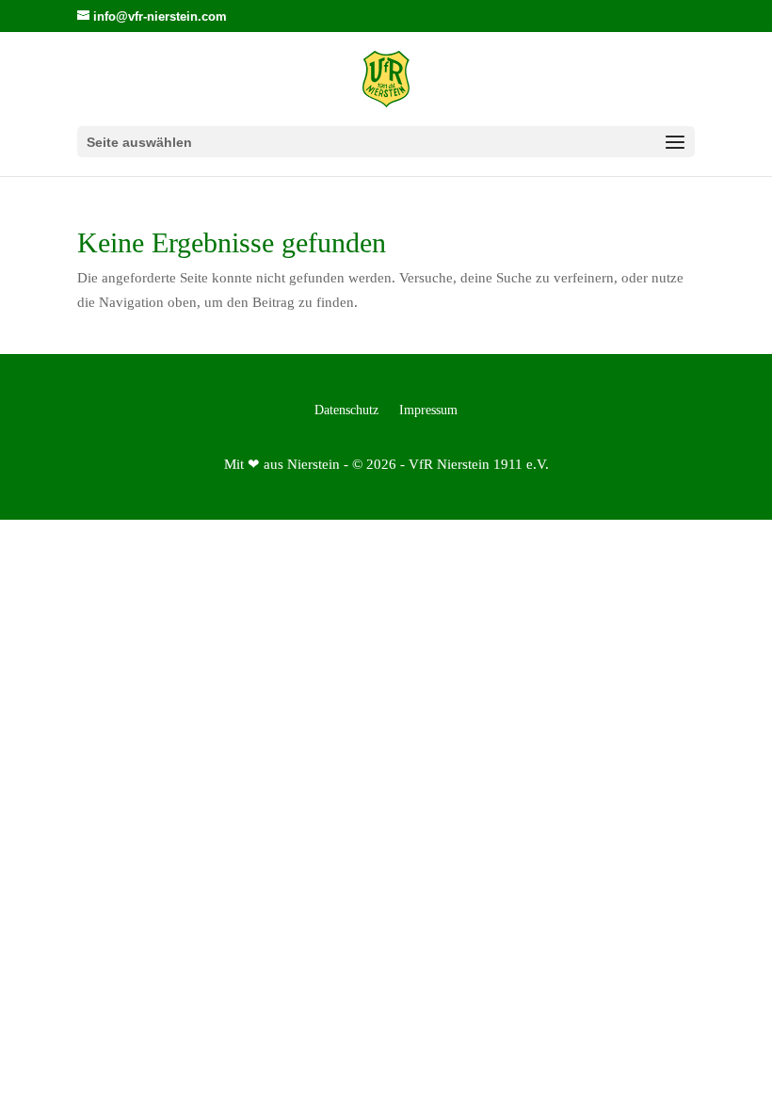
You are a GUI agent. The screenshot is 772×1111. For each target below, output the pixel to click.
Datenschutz (346, 410)
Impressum (428, 410)
